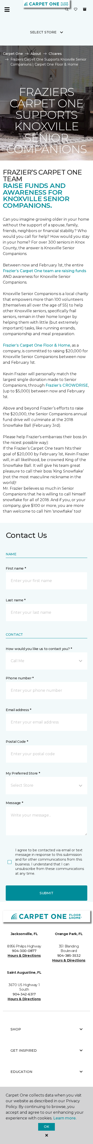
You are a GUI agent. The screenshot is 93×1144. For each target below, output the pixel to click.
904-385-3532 (69, 955)
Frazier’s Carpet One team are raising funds (44, 271)
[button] (66, 9)
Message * (14, 803)
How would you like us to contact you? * (39, 648)
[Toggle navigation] (7, 9)
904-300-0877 (24, 951)
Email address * (18, 710)
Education (21, 1072)
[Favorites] (75, 9)
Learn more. (64, 1118)
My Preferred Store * (23, 773)
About (36, 54)
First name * (16, 568)
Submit (46, 893)
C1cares (55, 54)
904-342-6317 (24, 994)
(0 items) (84, 9)
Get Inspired (23, 1050)
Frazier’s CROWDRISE (67, 385)
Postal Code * (17, 741)
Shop (15, 1029)
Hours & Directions (24, 955)
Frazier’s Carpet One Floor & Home (36, 345)
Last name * (16, 600)
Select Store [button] (43, 32)
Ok (46, 1126)
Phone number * (20, 678)
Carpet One (13, 54)
